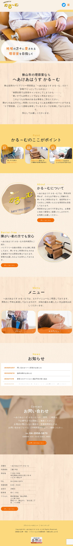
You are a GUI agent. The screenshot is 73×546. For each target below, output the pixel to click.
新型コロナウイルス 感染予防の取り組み (32, 379)
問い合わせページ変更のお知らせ (29, 368)
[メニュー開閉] (68, 5)
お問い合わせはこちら (36, 443)
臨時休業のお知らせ (24, 373)
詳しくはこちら (46, 220)
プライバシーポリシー (31, 525)
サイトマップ (45, 525)
